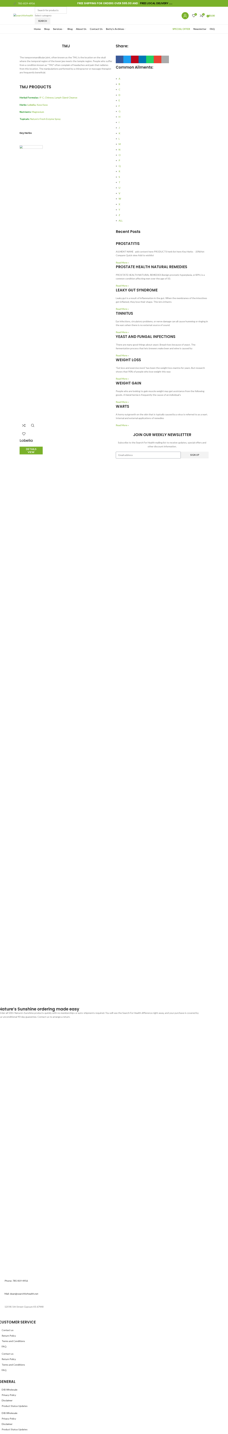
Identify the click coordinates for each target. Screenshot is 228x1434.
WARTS (122, 406)
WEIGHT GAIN (128, 383)
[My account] (185, 15)
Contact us (8, 1330)
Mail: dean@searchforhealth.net (21, 1293)
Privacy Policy (9, 1395)
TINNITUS (124, 313)
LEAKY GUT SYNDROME (137, 290)
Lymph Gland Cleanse (66, 97)
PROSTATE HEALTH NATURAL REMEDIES (151, 267)
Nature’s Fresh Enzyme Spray (45, 118)
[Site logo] (23, 15)
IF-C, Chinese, (46, 97)
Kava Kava (42, 104)
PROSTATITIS (128, 243)
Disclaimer (7, 1400)
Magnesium (38, 111)
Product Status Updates (15, 1406)
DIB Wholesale (9, 1389)
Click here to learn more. (83, 1016)
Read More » (122, 262)
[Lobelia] (31, 156)
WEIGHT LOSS (128, 360)
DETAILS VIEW (31, 450)
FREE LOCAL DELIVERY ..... (156, 3)
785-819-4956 (26, 3)
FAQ (4, 1346)
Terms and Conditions (13, 1341)
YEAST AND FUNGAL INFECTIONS (145, 336)
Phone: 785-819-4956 (16, 1280)
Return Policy (9, 1335)
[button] (119, 59)
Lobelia (26, 440)
